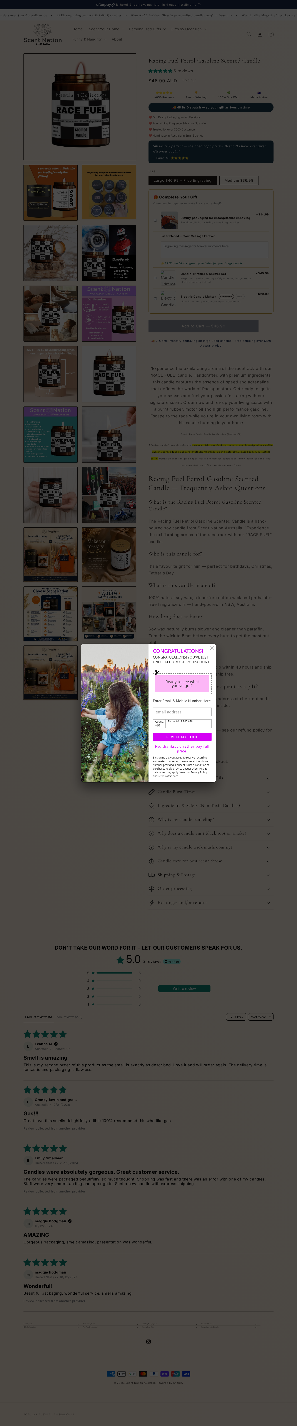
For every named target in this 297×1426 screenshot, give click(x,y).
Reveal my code (182, 737)
